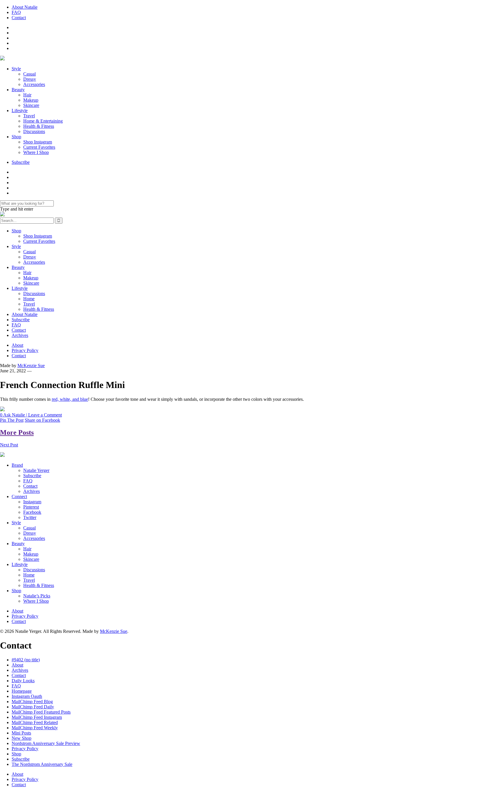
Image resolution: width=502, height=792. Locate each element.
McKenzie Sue (31, 365)
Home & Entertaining (43, 120)
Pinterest (31, 506)
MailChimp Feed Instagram (37, 717)
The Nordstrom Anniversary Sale (42, 764)
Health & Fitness (38, 126)
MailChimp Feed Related (35, 722)
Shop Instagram (37, 141)
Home (29, 298)
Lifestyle (20, 110)
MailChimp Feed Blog (32, 701)
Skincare (31, 105)
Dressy (29, 79)
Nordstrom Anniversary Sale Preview (46, 743)
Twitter (29, 517)
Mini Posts (21, 732)
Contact (19, 17)
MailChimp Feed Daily (33, 706)
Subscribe (21, 162)
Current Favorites (39, 147)
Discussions (34, 131)
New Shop (21, 738)
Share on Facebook (42, 420)
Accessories (34, 84)
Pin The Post (12, 420)
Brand (17, 465)
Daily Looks (23, 680)
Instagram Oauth (27, 696)
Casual (29, 73)
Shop (16, 136)
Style (16, 68)
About (17, 345)
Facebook (32, 512)
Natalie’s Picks (36, 595)
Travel (29, 115)
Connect (19, 496)
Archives (20, 335)
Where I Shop (36, 152)
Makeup (30, 100)
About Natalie (24, 7)
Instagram (32, 501)
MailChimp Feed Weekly (35, 727)
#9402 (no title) (26, 659)
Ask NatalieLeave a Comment (31, 414)
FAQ (16, 12)
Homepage (22, 691)
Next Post (9, 444)
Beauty (18, 89)
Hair (27, 94)
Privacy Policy (25, 350)
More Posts (17, 432)
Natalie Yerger (36, 470)
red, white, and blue (70, 399)
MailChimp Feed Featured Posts (41, 712)
